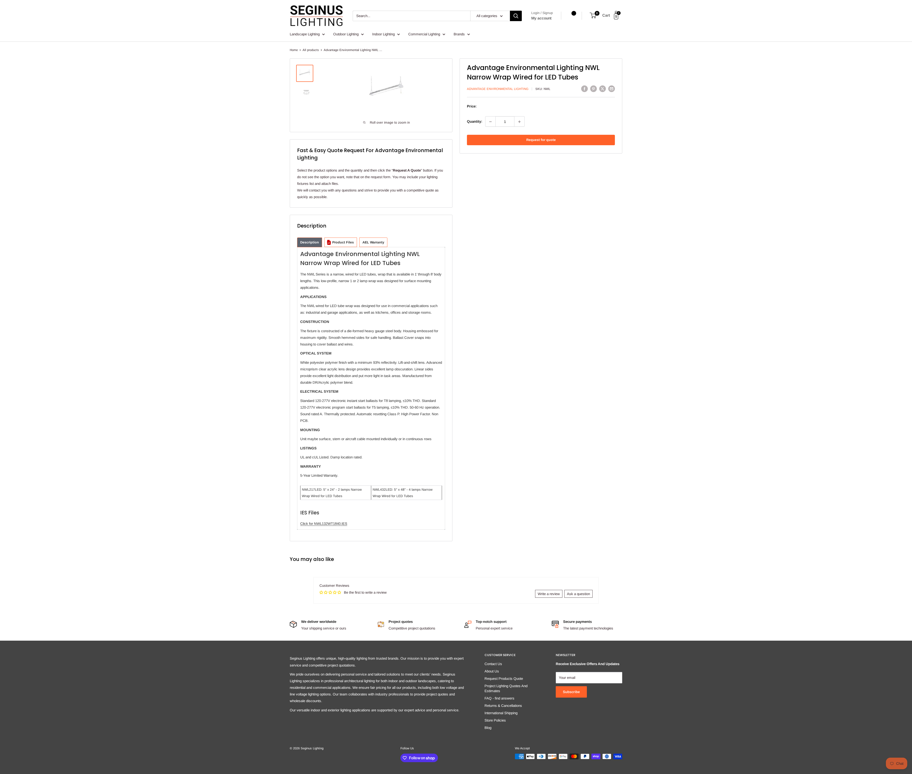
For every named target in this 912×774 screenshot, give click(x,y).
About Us (491, 671)
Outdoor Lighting (346, 34)
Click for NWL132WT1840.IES (323, 524)
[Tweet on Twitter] (602, 88)
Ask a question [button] (578, 594)
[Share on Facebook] (584, 88)
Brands (459, 34)
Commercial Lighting (424, 34)
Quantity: (474, 122)
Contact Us (493, 664)
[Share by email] (611, 88)
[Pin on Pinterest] (593, 88)
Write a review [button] (549, 594)
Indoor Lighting (383, 34)
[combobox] (411, 16)
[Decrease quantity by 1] (490, 122)
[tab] (309, 242)
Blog (487, 728)
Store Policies (495, 720)
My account (541, 18)
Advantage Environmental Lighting (497, 89)
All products (311, 50)
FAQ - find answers (499, 698)
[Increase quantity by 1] (519, 122)
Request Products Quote (503, 678)
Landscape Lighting (305, 34)
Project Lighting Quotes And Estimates (505, 688)
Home (294, 50)
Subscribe (571, 692)
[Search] (516, 16)
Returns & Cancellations (503, 706)
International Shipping (501, 713)
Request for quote (541, 140)
